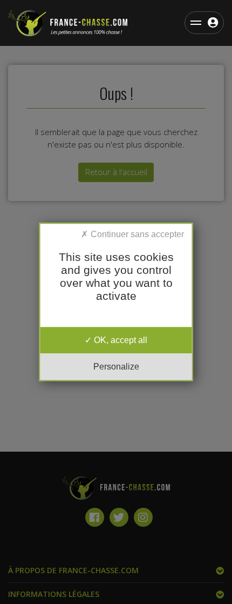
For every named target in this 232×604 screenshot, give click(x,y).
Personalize (116, 367)
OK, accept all (119, 340)
